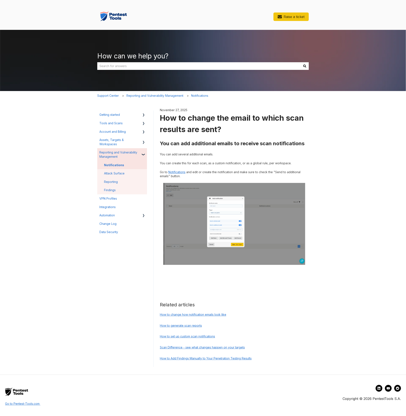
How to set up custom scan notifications (187, 336)
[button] (143, 115)
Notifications (199, 95)
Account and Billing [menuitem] (112, 131)
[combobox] (199, 66)
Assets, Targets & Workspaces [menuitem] (111, 142)
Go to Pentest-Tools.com (22, 403)
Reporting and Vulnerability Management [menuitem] (118, 154)
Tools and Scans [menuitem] (111, 123)
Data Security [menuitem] (108, 232)
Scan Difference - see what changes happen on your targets (202, 347)
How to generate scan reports (181, 325)
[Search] (305, 66)
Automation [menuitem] (107, 215)
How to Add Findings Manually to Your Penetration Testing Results (206, 358)
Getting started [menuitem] (109, 114)
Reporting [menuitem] (111, 182)
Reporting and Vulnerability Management (154, 95)
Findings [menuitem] (110, 190)
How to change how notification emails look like (193, 314)
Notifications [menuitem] (114, 165)
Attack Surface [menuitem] (114, 173)
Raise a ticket (294, 17)
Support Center (108, 95)
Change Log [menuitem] (108, 223)
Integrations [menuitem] (107, 207)
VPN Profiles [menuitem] (108, 198)
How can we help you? (133, 56)
